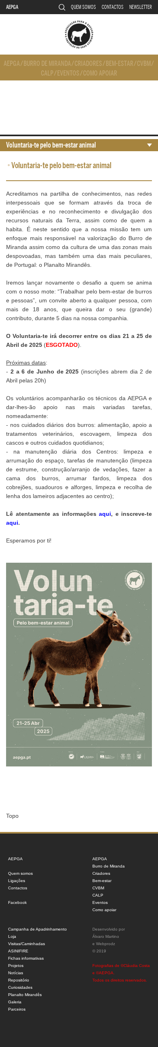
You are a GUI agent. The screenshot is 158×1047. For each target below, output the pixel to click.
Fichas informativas (26, 958)
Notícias (15, 973)
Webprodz (105, 943)
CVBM (144, 64)
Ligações (16, 880)
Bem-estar (119, 64)
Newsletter (140, 7)
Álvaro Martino (105, 936)
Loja (12, 936)
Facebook (17, 902)
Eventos (68, 73)
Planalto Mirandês (25, 994)
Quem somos (83, 7)
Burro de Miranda (47, 64)
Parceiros (17, 1009)
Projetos (15, 965)
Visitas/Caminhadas (26, 943)
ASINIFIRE (18, 951)
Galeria (14, 1002)
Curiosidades (20, 987)
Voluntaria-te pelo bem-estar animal (51, 145)
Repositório (18, 980)
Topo (12, 816)
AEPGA (12, 7)
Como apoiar (100, 73)
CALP (47, 73)
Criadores (88, 64)
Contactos (113, 7)
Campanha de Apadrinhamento (37, 929)
